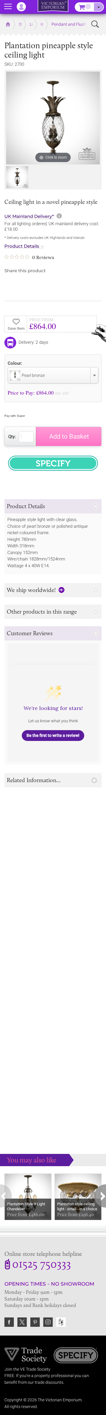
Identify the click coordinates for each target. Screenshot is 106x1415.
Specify (76, 1356)
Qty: (12, 436)
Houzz (61, 1322)
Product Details (21, 246)
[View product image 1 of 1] (17, 177)
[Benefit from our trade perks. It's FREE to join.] (25, 1354)
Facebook (9, 1322)
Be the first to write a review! (53, 735)
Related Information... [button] (34, 780)
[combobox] (53, 375)
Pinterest (35, 1322)
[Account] (24, 7)
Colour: (15, 363)
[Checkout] (98, 7)
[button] (53, 506)
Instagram (48, 1322)
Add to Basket (69, 436)
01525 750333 (41, 1265)
